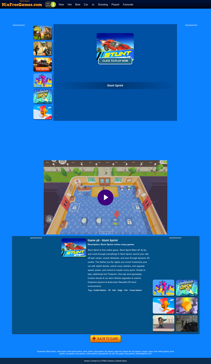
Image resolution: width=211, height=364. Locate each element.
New (61, 4)
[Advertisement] (105, 16)
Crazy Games (136, 290)
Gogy (120, 290)
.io (93, 4)
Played (115, 4)
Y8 (109, 290)
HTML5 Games (107, 361)
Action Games (100, 290)
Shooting (103, 4)
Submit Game (121, 361)
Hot (70, 4)
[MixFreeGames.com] (22, 3)
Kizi (114, 290)
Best (77, 4)
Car (86, 4)
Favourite (128, 4)
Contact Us (95, 361)
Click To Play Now (115, 61)
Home (86, 361)
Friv (126, 290)
